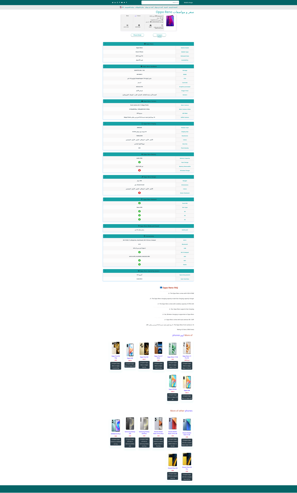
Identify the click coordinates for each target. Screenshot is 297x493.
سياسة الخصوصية (129, 7)
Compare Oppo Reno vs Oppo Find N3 (144, 365)
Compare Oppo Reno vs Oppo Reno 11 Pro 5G (187, 366)
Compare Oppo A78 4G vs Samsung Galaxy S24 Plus (144, 442)
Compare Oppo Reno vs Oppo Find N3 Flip (116, 366)
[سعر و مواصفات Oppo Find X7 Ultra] (158, 348)
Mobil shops (188, 2)
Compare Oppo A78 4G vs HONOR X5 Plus (116, 441)
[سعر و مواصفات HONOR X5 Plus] (115, 425)
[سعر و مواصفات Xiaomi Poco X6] (172, 460)
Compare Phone (159, 36)
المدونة (166, 7)
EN (123, 7)
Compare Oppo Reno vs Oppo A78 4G (173, 397)
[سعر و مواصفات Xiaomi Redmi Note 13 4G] (186, 424)
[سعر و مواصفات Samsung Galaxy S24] (130, 423)
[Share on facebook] (126, 2)
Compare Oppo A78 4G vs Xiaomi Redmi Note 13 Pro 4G (172, 442)
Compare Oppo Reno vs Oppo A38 (187, 397)
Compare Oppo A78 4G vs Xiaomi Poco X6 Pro (187, 477)
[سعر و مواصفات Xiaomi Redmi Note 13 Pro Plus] (158, 423)
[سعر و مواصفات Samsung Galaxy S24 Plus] (144, 423)
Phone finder (137, 35)
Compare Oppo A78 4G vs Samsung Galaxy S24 (130, 442)
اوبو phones (178, 335)
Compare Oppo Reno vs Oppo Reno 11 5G (173, 365)
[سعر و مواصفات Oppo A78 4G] (172, 381)
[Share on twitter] (124, 2)
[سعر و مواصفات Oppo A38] (186, 382)
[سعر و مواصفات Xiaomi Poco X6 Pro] (186, 459)
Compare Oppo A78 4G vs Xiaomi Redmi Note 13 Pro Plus (158, 442)
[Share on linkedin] (115, 2)
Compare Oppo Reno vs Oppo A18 (130, 365)
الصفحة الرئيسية (173, 7)
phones (188, 410)
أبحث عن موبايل (159, 7)
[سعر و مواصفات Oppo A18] (130, 350)
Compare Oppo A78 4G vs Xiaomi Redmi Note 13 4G (187, 442)
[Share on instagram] (117, 2)
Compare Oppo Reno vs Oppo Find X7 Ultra (158, 366)
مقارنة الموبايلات (139, 7)
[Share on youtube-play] (122, 2)
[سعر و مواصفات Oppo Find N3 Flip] (115, 348)
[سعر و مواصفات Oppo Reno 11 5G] (172, 349)
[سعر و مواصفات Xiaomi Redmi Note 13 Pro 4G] (172, 423)
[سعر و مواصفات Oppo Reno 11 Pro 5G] (186, 348)
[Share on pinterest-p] (119, 2)
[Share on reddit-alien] (112, 2)
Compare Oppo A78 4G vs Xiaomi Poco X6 (172, 476)
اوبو (136, 15)
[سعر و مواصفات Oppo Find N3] (144, 349)
